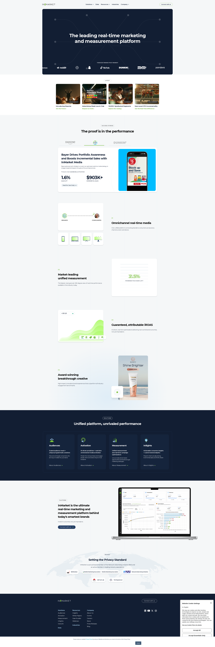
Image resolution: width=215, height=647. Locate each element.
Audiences (61, 613)
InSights (60, 621)
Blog (88, 626)
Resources (104, 4)
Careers (89, 618)
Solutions (89, 4)
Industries (115, 4)
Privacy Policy (89, 639)
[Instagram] (156, 610)
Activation (61, 616)
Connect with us (166, 4)
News (89, 621)
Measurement (63, 618)
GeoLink (60, 624)
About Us (90, 613)
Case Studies (76, 618)
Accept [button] (138, 643)
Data (97, 4)
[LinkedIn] (145, 610)
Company (124, 4)
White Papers (77, 616)
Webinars (75, 621)
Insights (75, 613)
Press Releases (92, 624)
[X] (152, 610)
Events (89, 616)
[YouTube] (148, 610)
